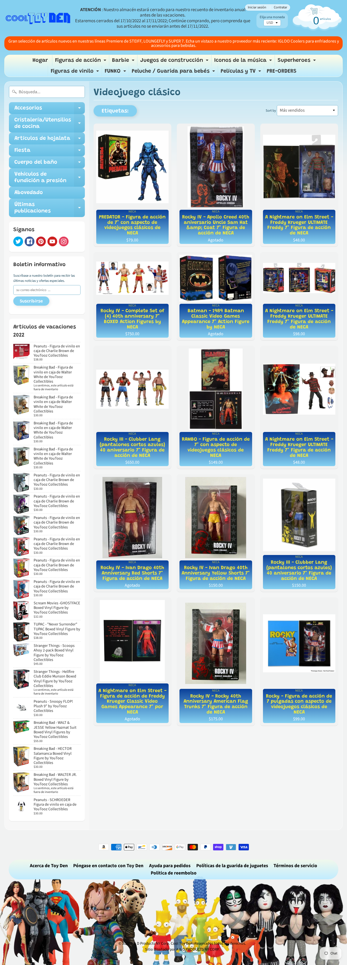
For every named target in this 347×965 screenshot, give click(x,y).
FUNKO (116, 73)
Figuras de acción (81, 62)
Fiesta (49, 152)
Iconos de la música (243, 62)
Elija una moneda (272, 17)
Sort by (271, 110)
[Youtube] (52, 241)
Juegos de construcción (175, 62)
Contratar (280, 7)
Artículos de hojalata (49, 140)
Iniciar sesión (257, 7)
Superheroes (297, 62)
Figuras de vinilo (75, 73)
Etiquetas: (115, 111)
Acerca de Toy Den (49, 865)
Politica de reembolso (174, 873)
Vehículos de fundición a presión (49, 178)
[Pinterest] (41, 241)
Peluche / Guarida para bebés (174, 73)
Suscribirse (31, 301)
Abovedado (28, 192)
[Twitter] (18, 241)
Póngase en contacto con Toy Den (108, 865)
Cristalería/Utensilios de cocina (49, 123)
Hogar (40, 60)
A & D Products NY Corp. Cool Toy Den (161, 943)
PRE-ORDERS (282, 71)
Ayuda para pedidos (170, 865)
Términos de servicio (295, 865)
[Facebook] (29, 241)
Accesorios (49, 109)
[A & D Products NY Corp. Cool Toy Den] (38, 18)
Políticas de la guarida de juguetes (232, 865)
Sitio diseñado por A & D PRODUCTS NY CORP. (182, 949)
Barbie (124, 62)
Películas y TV (241, 73)
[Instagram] (64, 241)
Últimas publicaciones (49, 208)
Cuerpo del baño (49, 164)
